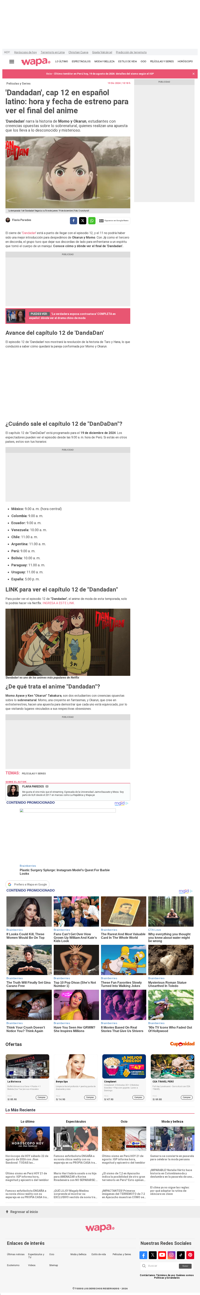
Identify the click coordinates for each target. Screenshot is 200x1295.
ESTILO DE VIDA (127, 61)
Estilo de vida (99, 1254)
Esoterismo (13, 1265)
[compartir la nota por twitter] (82, 220)
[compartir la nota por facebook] (73, 220)
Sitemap (53, 1265)
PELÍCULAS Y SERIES (162, 61)
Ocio (51, 1254)
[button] (194, 74)
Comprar (42, 1097)
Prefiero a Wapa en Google (30, 884)
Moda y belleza (78, 1254)
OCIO (143, 61)
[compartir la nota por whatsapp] (92, 220)
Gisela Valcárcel (102, 52)
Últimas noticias (16, 1254)
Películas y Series (18, 83)
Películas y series (34, 773)
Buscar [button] (185, 1266)
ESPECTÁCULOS (81, 61)
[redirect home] (35, 62)
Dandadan (29, 233)
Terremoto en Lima (53, 52)
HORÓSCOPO (185, 61)
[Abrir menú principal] (11, 61)
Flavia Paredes (21, 220)
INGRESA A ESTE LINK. (59, 603)
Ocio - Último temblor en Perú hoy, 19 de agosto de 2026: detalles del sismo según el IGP (100, 73)
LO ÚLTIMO (61, 61)
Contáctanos (147, 1275)
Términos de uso (165, 1275)
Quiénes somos (185, 1275)
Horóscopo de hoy (25, 52)
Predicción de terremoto (131, 52)
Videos (32, 1265)
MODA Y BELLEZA (104, 61)
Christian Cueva (78, 52)
